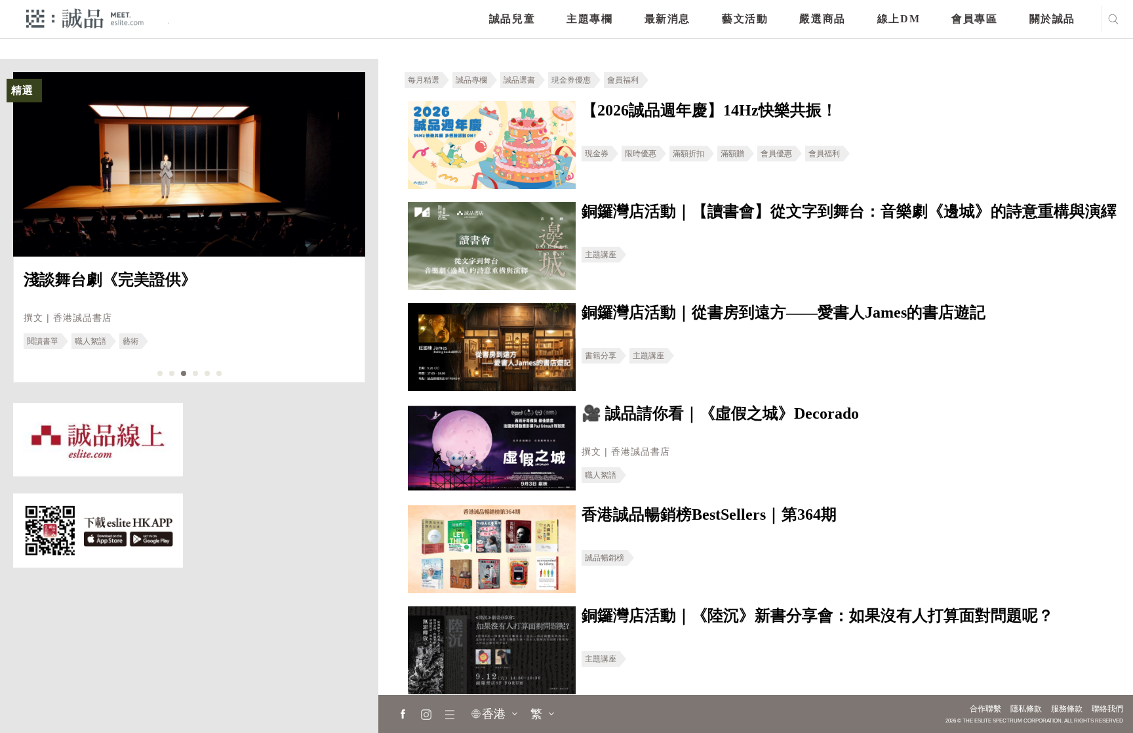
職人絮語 (90, 341)
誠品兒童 (512, 18)
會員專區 (974, 18)
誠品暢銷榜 (604, 557)
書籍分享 (600, 355)
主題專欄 (589, 18)
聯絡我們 (1107, 708)
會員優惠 (776, 153)
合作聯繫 (985, 708)
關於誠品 (1052, 18)
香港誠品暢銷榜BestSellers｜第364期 (709, 514)
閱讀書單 (42, 341)
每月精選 (423, 80)
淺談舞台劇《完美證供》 (110, 279)
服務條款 (1067, 708)
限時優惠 (640, 153)
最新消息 (667, 18)
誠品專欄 (471, 80)
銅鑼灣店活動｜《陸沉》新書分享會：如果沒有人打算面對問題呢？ (818, 615)
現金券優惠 (571, 80)
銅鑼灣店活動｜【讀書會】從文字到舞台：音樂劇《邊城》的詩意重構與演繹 (849, 211)
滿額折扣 (688, 153)
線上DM (898, 18)
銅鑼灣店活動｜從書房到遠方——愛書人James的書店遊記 (783, 312)
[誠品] (85, 18)
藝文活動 (745, 18)
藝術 (130, 341)
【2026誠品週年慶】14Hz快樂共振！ (709, 110)
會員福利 (623, 80)
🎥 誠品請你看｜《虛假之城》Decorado (720, 413)
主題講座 (600, 254)
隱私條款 (1026, 708)
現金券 (596, 153)
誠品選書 (519, 80)
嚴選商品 (822, 18)
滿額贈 (732, 153)
